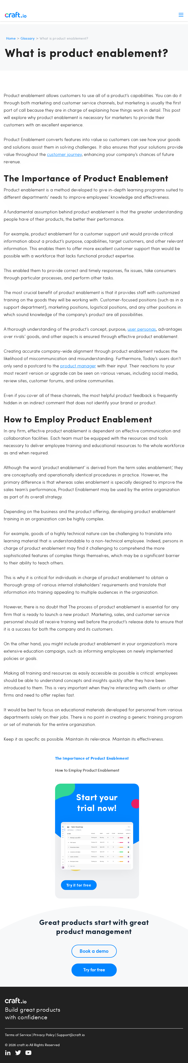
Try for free (94, 969)
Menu (180, 15)
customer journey (64, 154)
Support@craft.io (71, 1035)
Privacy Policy (44, 1035)
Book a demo (94, 950)
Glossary (28, 38)
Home (11, 38)
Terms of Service (18, 1035)
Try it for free (78, 885)
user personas (142, 329)
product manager (78, 365)
